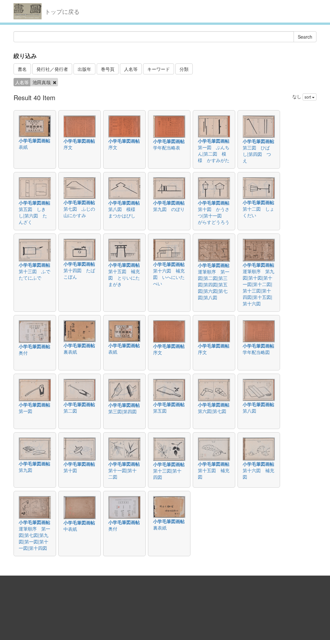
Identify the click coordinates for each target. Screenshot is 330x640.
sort (308, 97)
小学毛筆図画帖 (34, 140)
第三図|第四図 (122, 411)
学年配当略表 (166, 147)
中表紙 (70, 529)
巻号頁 (107, 69)
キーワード (158, 69)
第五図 (160, 410)
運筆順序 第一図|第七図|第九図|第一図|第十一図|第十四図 (34, 538)
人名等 (131, 69)
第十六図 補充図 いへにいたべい (169, 277)
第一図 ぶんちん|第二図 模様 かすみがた (213, 153)
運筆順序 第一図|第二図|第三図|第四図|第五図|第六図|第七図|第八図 (213, 284)
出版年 (84, 69)
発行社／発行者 (52, 69)
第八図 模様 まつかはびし (124, 212)
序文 (68, 147)
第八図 (249, 410)
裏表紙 (70, 352)
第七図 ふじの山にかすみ (79, 211)
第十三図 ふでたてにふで (34, 274)
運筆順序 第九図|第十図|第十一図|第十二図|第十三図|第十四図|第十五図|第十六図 (258, 287)
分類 (184, 69)
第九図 (25, 470)
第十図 (70, 470)
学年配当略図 (256, 352)
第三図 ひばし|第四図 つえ (257, 154)
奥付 (23, 352)
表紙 (23, 147)
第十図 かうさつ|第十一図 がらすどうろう (213, 215)
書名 (22, 69)
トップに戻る (62, 11)
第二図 (70, 410)
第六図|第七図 (212, 411)
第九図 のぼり (169, 209)
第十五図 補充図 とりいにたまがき (124, 277)
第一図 (25, 411)
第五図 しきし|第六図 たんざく (33, 215)
